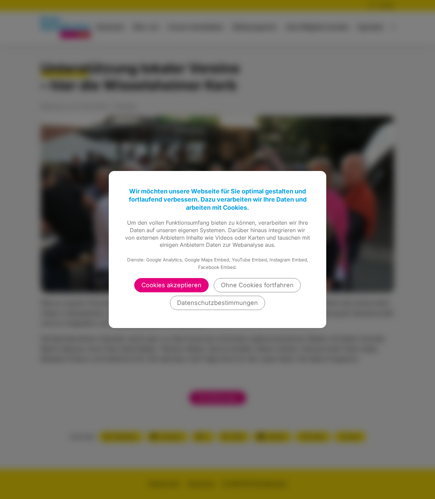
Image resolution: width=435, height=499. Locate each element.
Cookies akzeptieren (171, 285)
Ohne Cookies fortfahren (257, 285)
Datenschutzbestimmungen (217, 302)
